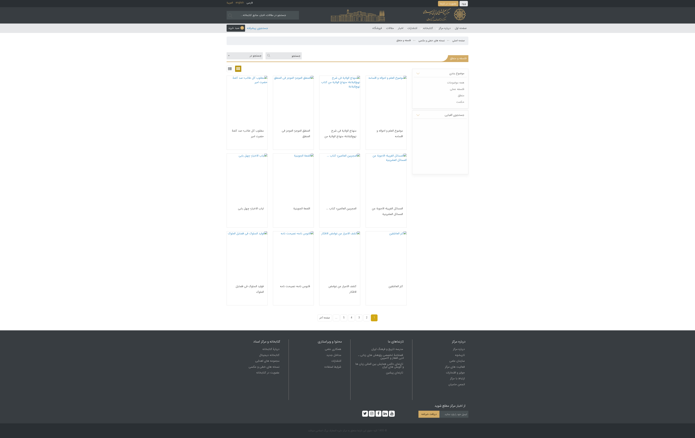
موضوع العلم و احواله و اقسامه (390, 133)
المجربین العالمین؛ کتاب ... (341, 208)
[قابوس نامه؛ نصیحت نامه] (293, 256)
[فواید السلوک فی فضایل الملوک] (247, 256)
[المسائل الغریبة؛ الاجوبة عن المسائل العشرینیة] (386, 178)
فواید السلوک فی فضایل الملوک (250, 289)
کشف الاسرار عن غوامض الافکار (342, 289)
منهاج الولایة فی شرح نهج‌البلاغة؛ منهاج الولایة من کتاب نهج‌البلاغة (340, 136)
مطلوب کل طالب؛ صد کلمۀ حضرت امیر (248, 133)
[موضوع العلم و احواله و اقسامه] (386, 100)
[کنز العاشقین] (386, 256)
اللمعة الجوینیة (301, 208)
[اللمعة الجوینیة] (293, 178)
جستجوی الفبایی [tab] (454, 115)
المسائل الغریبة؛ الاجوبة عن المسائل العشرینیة (387, 211)
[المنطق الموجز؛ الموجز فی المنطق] (293, 100)
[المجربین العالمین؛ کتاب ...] (339, 178)
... (336, 318)
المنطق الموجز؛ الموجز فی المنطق (296, 133)
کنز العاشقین (396, 286)
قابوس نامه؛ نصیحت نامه (295, 286)
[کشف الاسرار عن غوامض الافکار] (339, 256)
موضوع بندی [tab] (456, 73)
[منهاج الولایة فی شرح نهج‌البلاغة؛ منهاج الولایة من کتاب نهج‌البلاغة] (339, 100)
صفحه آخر (324, 318)
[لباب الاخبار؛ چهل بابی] (247, 178)
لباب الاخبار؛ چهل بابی (251, 208)
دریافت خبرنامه (429, 414)
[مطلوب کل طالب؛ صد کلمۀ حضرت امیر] (247, 100)
